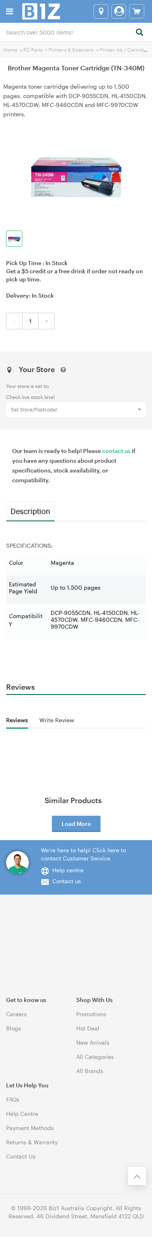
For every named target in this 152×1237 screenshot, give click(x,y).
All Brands (89, 1070)
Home (10, 49)
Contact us (66, 881)
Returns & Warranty (32, 1142)
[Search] (139, 32)
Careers (16, 1014)
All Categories (95, 1056)
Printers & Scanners (71, 49)
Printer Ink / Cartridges (126, 49)
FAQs (12, 1099)
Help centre (67, 870)
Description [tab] (30, 511)
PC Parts (33, 49)
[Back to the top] (137, 1176)
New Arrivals (92, 1042)
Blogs (13, 1028)
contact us (116, 450)
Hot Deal (87, 1028)
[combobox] (76, 31)
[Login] (118, 11)
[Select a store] (101, 11)
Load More (76, 823)
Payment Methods (30, 1127)
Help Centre (22, 1113)
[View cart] (136, 11)
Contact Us (21, 1156)
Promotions (91, 1014)
